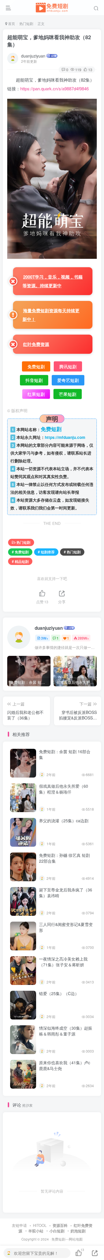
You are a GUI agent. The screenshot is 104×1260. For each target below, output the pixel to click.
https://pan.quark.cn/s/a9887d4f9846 (54, 88)
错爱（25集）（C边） (59, 993)
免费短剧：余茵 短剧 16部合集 (64, 754)
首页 (11, 23)
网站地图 (76, 1239)
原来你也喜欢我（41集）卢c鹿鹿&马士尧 (64, 1065)
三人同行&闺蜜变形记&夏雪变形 (66, 927)
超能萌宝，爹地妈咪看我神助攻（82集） (49, 40)
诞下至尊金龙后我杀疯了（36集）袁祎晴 (65, 892)
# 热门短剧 (72, 551)
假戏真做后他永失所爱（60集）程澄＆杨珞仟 (63, 789)
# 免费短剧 (20, 551)
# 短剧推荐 (46, 551)
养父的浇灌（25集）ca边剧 (63, 820)
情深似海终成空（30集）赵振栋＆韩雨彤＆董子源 (65, 1031)
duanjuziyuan (33, 56)
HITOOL (40, 1225)
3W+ (44, 638)
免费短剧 (58, 1239)
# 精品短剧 (20, 561)
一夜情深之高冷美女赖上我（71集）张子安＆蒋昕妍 (63, 962)
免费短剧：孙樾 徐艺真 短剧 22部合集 (64, 858)
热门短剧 (26, 23)
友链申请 (19, 1225)
